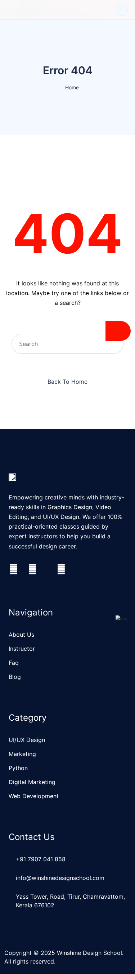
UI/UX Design (27, 739)
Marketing (22, 753)
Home (72, 87)
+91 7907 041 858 (41, 859)
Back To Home (67, 381)
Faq (14, 662)
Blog (15, 676)
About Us (21, 634)
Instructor (22, 648)
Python (18, 767)
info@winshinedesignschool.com (60, 877)
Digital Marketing (32, 782)
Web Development (34, 796)
